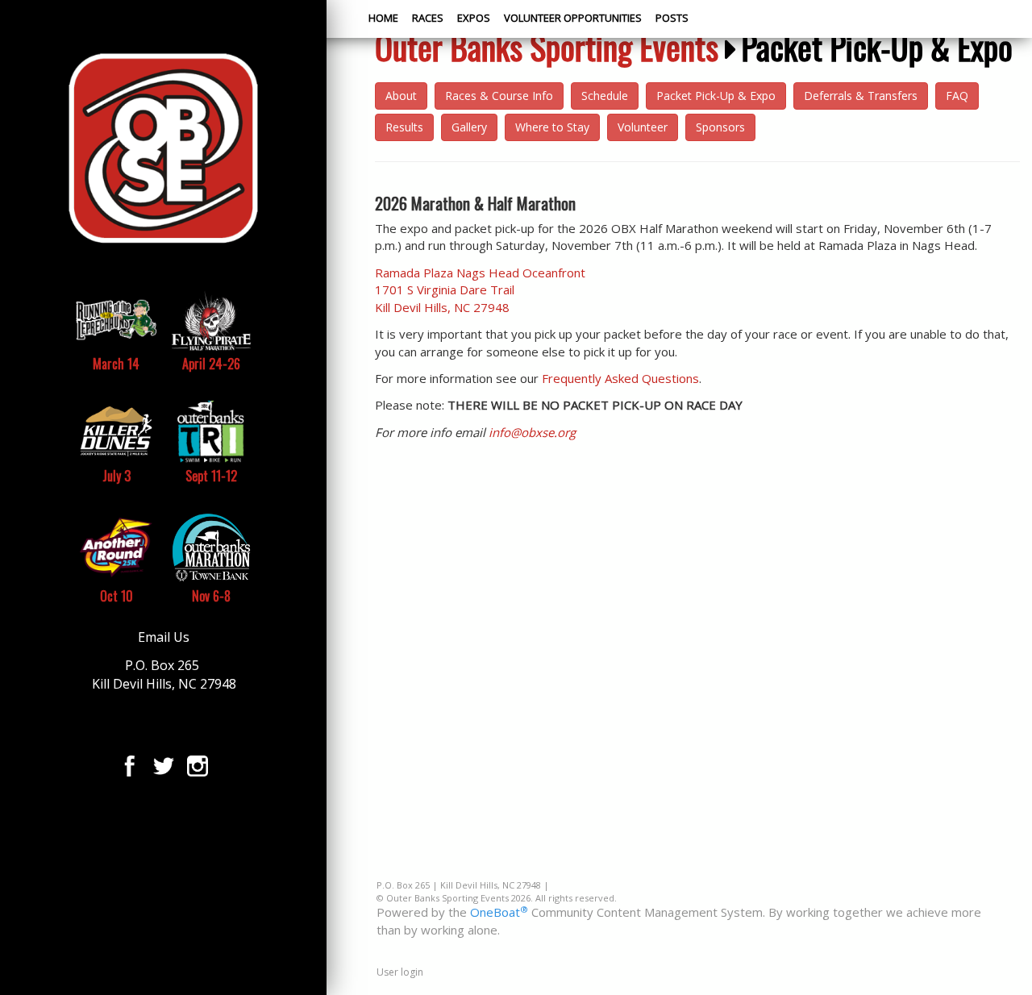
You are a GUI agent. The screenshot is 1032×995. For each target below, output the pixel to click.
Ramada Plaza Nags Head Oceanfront (480, 289)
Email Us (163, 637)
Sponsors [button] (720, 127)
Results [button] (404, 127)
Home (383, 17)
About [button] (401, 95)
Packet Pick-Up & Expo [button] (716, 95)
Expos (473, 17)
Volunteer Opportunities (573, 17)
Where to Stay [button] (552, 127)
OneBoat (499, 912)
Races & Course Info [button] (499, 95)
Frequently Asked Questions (620, 378)
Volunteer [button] (643, 127)
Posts (672, 17)
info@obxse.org (532, 432)
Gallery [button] (469, 127)
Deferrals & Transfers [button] (861, 95)
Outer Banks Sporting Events (546, 46)
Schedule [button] (604, 95)
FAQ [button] (957, 95)
